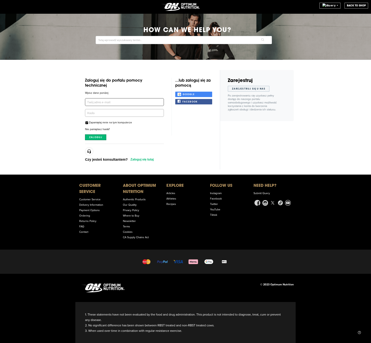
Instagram (216, 193)
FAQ (81, 226)
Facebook (190, 101)
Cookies (128, 232)
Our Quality (130, 205)
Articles (170, 193)
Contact (83, 232)
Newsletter (129, 221)
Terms (126, 226)
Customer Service (89, 199)
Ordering (84, 216)
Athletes (171, 199)
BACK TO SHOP (356, 5)
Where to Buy (131, 216)
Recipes (171, 204)
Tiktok (213, 215)
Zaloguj (95, 137)
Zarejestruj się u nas (248, 88)
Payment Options (89, 210)
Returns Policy (87, 221)
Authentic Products (134, 199)
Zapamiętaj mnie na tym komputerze (110, 122)
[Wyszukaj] (263, 40)
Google (189, 94)
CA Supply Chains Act (136, 237)
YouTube (215, 209)
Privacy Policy (131, 210)
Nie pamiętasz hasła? (97, 129)
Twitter (214, 204)
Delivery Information (91, 205)
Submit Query (262, 193)
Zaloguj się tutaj (142, 159)
